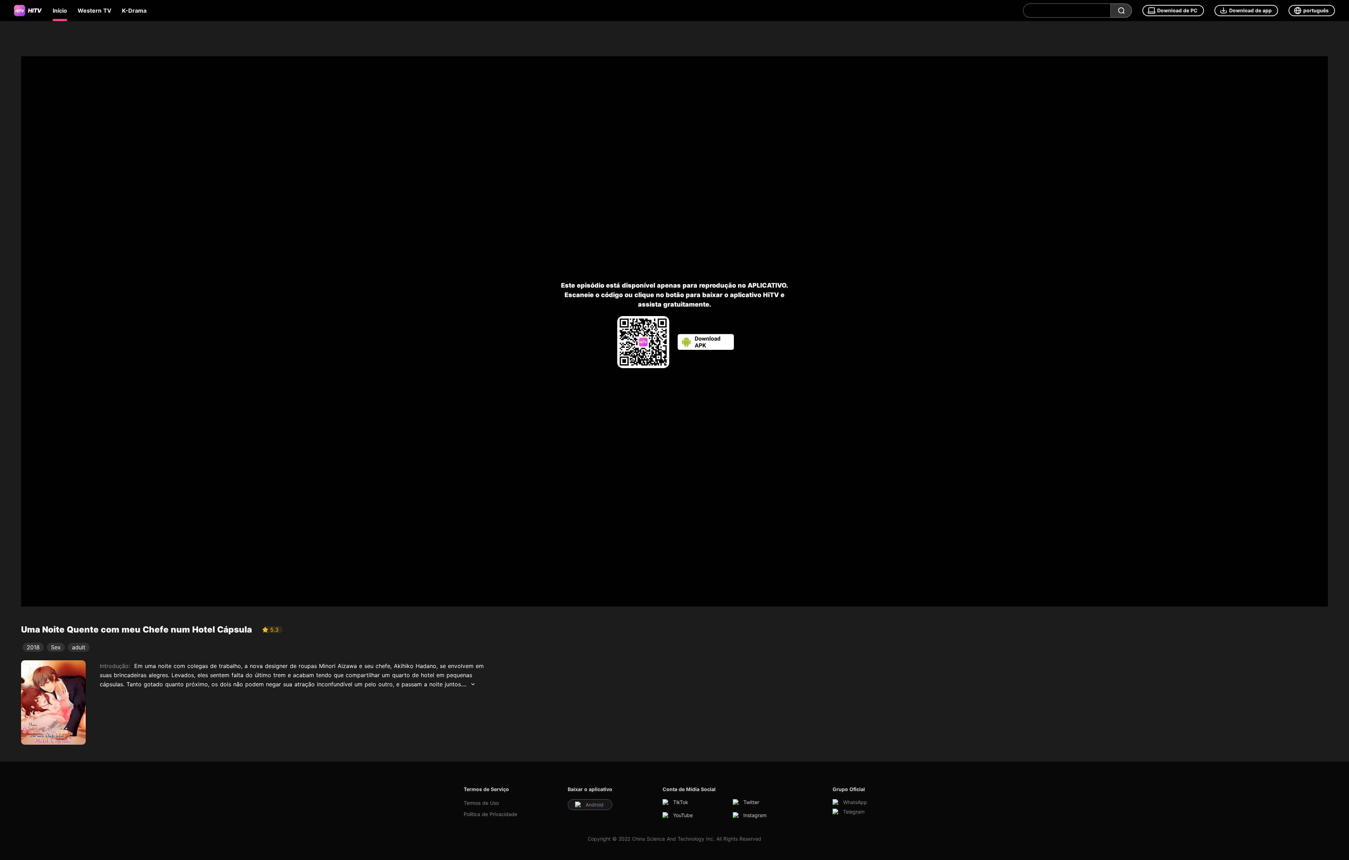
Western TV (94, 10)
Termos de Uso (481, 803)
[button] (1246, 10)
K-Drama (134, 10)
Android (595, 805)
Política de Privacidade (490, 814)
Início (60, 10)
